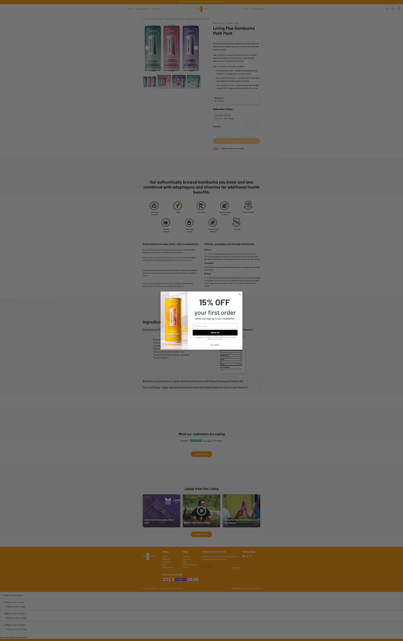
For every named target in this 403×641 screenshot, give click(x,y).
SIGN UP (215, 333)
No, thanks (215, 345)
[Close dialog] (240, 294)
